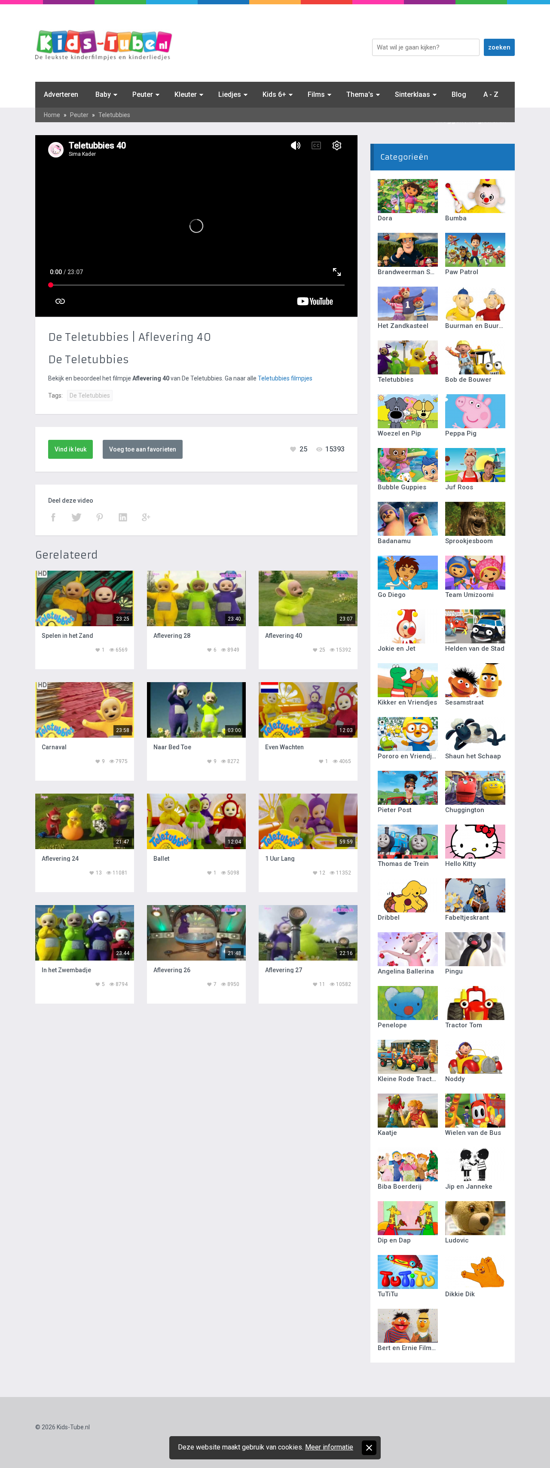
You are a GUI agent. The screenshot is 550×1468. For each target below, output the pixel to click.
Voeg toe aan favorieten (142, 449)
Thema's (359, 94)
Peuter (142, 94)
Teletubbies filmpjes (285, 378)
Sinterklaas (412, 94)
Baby (103, 94)
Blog (459, 94)
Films (316, 94)
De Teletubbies (90, 395)
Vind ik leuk (70, 449)
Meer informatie (329, 1447)
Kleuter (185, 94)
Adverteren (61, 94)
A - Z (490, 94)
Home (52, 114)
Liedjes (229, 94)
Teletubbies (114, 114)
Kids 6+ (274, 94)
